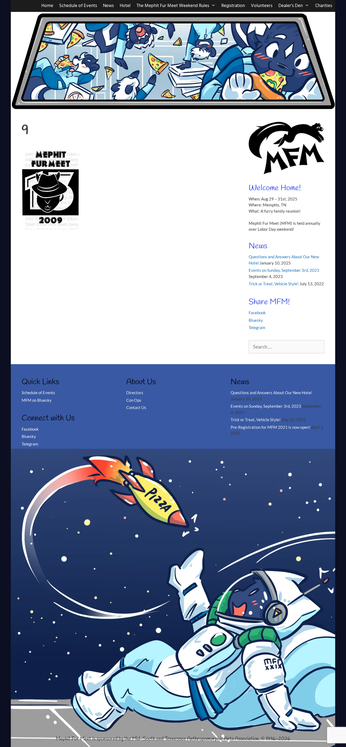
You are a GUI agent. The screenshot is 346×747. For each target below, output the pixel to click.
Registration (233, 5)
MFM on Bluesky (37, 400)
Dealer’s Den (290, 5)
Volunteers (261, 5)
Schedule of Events (78, 5)
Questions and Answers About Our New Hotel (271, 392)
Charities (323, 5)
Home (47, 5)
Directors (134, 392)
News (108, 5)
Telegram (257, 327)
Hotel (125, 5)
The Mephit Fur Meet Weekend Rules (173, 5)
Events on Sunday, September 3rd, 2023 (284, 270)
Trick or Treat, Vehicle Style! (274, 283)
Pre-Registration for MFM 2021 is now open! (270, 427)
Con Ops (133, 400)
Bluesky (256, 320)
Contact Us (136, 407)
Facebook (257, 312)
